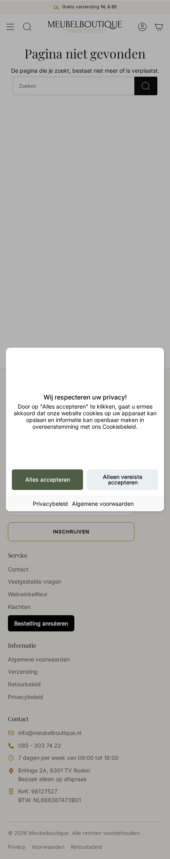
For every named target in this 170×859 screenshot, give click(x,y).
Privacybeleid (50, 503)
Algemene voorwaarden (103, 503)
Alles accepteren (47, 479)
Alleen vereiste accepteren (122, 479)
